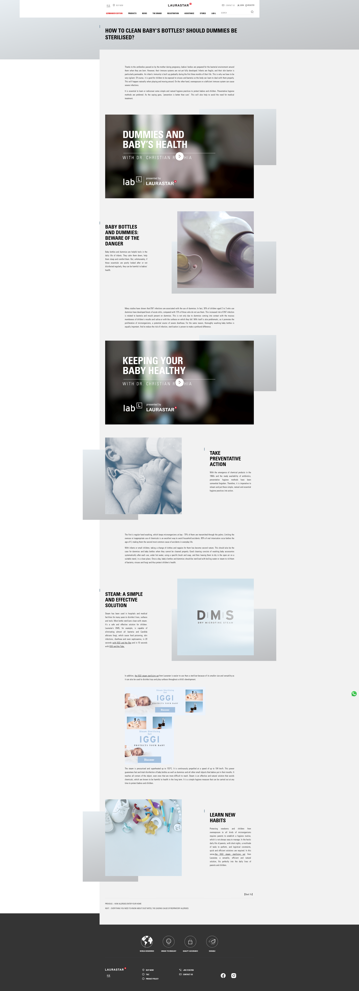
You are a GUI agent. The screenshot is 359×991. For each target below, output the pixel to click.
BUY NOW (150, 970)
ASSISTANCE (189, 13)
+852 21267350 (188, 970)
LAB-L (213, 13)
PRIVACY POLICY (152, 979)
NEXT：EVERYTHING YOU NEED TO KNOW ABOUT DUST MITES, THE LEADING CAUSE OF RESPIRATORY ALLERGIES (146, 908)
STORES (203, 13)
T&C (147, 974)
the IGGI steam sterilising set (147, 675)
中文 (108, 5)
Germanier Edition (114, 13)
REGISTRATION (173, 13)
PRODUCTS (132, 13)
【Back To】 (248, 894)
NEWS (144, 13)
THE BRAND (157, 13)
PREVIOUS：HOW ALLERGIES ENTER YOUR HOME (123, 903)
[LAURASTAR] (179, 4)
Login (241, 5)
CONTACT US (230, 5)
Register (250, 5)
